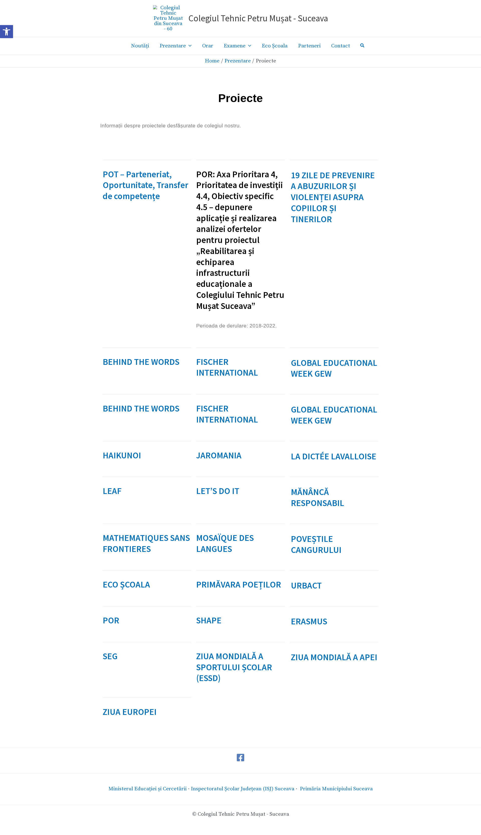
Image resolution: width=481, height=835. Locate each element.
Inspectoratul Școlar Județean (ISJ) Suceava (242, 789)
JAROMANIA (219, 455)
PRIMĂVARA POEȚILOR (238, 584)
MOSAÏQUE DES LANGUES (225, 543)
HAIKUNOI (122, 455)
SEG (110, 656)
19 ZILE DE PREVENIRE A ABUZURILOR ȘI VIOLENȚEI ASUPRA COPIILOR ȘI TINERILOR (333, 197)
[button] (6, 31)
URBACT (306, 585)
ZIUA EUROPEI (130, 711)
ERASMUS (309, 621)
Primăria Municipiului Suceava (336, 789)
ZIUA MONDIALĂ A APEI (334, 657)
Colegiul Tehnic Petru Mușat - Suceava (258, 18)
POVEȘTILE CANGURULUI (316, 544)
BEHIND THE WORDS (141, 361)
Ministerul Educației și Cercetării (147, 789)
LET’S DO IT (217, 490)
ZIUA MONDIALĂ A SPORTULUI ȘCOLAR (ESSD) (234, 667)
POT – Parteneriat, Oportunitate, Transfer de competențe (145, 185)
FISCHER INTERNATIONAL (227, 367)
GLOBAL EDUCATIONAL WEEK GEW (334, 368)
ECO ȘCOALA (126, 584)
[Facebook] (240, 757)
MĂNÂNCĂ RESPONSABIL (317, 497)
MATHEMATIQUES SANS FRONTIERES (146, 543)
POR (111, 620)
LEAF (112, 490)
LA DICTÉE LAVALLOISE (333, 456)
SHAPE (208, 620)
